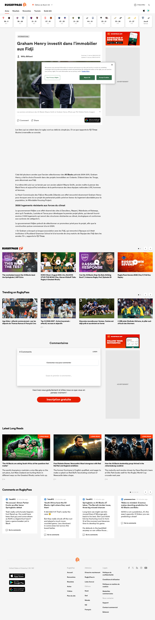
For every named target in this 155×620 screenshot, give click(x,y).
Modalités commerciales (108, 592)
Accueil (70, 572)
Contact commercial (110, 607)
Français (88, 609)
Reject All (87, 77)
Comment (24, 120)
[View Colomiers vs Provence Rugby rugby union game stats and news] (145, 21)
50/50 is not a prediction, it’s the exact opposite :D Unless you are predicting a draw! (135, 514)
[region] (78, 73)
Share (36, 120)
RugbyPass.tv (90, 577)
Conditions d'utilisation (111, 579)
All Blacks (69, 174)
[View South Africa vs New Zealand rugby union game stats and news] (117, 21)
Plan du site (71, 596)
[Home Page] (15, 5)
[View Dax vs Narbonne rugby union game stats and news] (48, 21)
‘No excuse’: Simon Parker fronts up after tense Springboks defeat (17, 505)
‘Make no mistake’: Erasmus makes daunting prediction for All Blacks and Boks (134, 505)
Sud (86, 595)
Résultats (15, 11)
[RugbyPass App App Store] (30, 576)
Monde (87, 600)
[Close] (111, 64)
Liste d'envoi (89, 582)
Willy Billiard (26, 56)
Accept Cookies (104, 77)
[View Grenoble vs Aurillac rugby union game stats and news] (62, 21)
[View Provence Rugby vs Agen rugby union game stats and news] (90, 21)
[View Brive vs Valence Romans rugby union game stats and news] (103, 21)
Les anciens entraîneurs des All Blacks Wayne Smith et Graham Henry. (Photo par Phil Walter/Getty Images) (56, 112)
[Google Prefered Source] (91, 120)
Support (105, 603)
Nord (87, 591)
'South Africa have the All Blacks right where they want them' (57, 505)
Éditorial (106, 612)
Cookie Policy (86, 71)
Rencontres (27, 11)
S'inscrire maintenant (92, 572)
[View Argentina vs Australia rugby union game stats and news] (131, 21)
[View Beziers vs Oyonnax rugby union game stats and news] (34, 21)
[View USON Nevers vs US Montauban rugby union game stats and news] (76, 21)
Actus (7, 11)
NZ (86, 605)
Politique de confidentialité (108, 573)
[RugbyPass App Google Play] (30, 582)
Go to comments (13, 530)
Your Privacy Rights (52, 77)
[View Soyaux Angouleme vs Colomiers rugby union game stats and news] (20, 21)
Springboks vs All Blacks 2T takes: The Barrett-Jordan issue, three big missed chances (97, 505)
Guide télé (48, 11)
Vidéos (69, 591)
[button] (26, 457)
